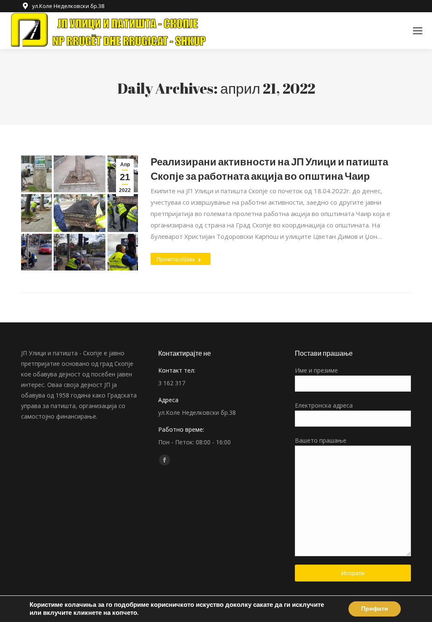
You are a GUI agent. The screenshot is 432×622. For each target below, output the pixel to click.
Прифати (374, 609)
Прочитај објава (176, 259)
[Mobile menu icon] (418, 31)
